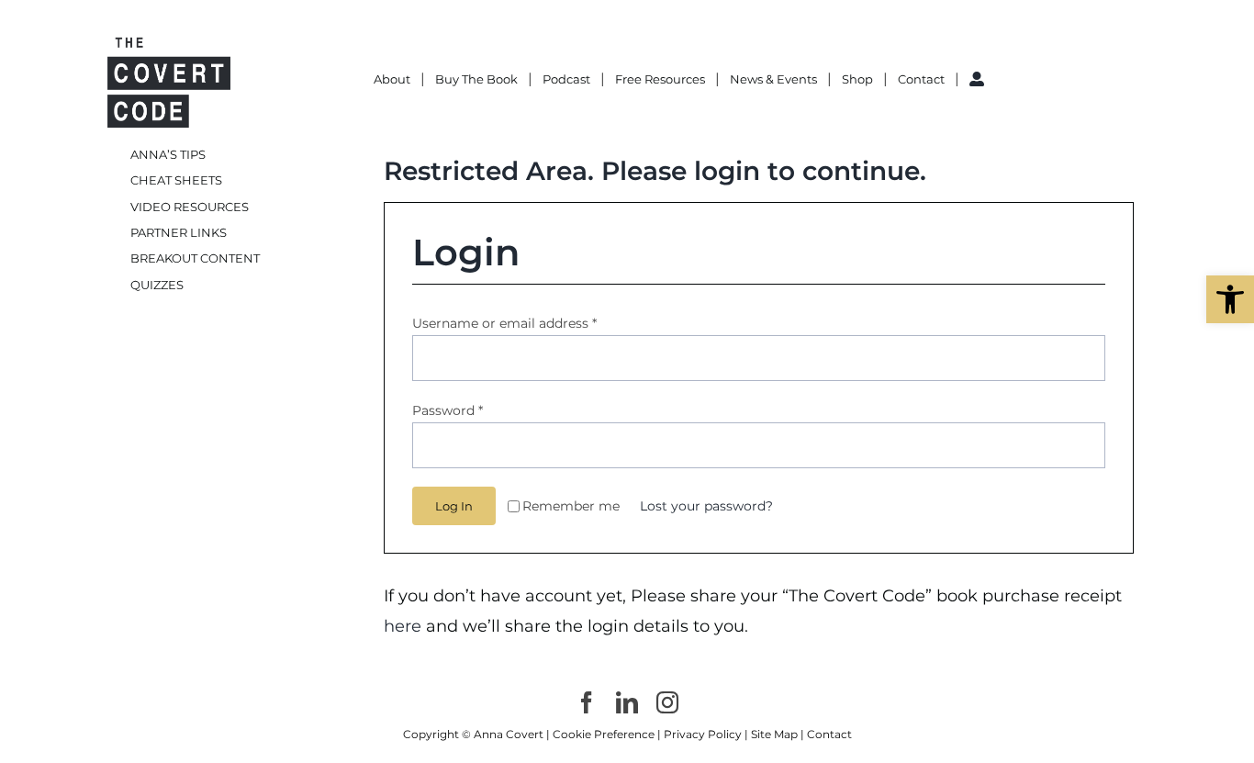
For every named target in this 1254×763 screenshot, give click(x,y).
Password (447, 410)
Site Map (774, 734)
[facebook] (587, 702)
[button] (1230, 299)
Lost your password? (706, 506)
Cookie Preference (604, 734)
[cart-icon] (1012, 68)
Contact (829, 734)
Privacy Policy (703, 734)
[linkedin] (627, 702)
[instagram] (667, 702)
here (405, 626)
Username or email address (504, 323)
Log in (454, 506)
